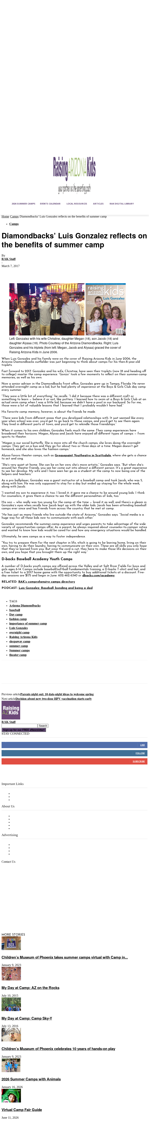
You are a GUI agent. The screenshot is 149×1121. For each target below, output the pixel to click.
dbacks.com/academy (98, 575)
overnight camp (19, 632)
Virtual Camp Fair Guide (22, 1109)
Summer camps (19, 650)
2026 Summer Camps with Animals (31, 1079)
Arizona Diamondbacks (25, 605)
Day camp (16, 614)
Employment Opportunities (31, 822)
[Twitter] (22, 272)
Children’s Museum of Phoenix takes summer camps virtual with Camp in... (65, 957)
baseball (14, 610)
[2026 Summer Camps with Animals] (11, 1071)
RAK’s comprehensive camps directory (46, 581)
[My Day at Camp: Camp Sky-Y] (11, 1010)
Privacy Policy (21, 800)
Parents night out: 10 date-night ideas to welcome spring (57, 694)
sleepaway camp (19, 641)
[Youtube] (25, 917)
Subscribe (139, 761)
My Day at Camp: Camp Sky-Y (27, 1018)
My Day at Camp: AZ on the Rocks (30, 987)
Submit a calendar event (29, 828)
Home (5, 216)
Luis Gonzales (18, 628)
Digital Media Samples (28, 851)
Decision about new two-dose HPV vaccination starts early (54, 698)
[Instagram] (15, 908)
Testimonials (20, 844)
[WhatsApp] (49, 272)
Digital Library (22, 796)
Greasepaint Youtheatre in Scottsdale (83, 455)
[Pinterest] (35, 272)
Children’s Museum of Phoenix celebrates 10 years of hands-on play (58, 1048)
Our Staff (18, 816)
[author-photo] (11, 718)
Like (142, 744)
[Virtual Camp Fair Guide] (11, 1101)
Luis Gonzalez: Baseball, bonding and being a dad (56, 588)
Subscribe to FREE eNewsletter (34, 793)
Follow (140, 753)
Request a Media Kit (26, 847)
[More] (64, 272)
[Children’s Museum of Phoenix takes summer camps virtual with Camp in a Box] (11, 949)
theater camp (18, 654)
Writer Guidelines (24, 825)
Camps (14, 216)
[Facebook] (8, 272)
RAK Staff (9, 259)
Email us (15, 881)
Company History (24, 819)
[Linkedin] (25, 908)
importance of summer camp (28, 623)
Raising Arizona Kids (23, 636)
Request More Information (30, 854)
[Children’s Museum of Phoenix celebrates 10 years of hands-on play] (11, 1040)
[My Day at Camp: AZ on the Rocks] (11, 979)
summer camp (18, 645)
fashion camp (18, 619)
